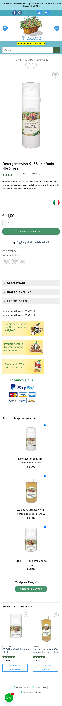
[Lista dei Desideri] (47, 12)
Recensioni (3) (18, 301)
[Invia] (56, 50)
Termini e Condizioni (32, 692)
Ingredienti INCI (20, 292)
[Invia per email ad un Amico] (16, 261)
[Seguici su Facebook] (14, 12)
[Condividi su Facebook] (11, 261)
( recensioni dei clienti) (28, 173)
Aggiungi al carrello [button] (15, 668)
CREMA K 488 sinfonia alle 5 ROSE (15, 650)
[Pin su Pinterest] (22, 261)
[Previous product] (34, 65)
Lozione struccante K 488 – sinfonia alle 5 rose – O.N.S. (46, 650)
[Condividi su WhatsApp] (5, 261)
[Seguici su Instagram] (19, 12)
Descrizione (16, 283)
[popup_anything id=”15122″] (18, 310)
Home (17, 59)
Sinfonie (42, 59)
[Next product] (27, 65)
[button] (39, 12)
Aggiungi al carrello (31, 231)
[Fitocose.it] (31, 28)
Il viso (29, 59)
